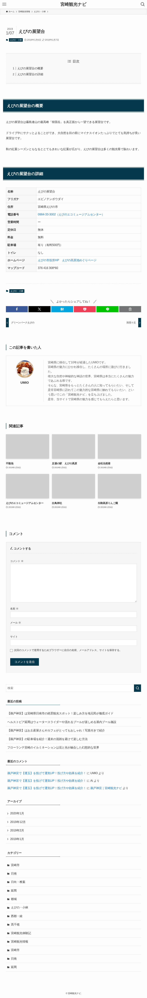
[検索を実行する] (137, 688)
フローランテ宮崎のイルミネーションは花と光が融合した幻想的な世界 (53, 747)
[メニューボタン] (4, 4)
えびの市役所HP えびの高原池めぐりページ (67, 260)
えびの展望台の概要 (30, 68)
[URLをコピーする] (130, 309)
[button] (17, 309)
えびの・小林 (16, 40)
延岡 (14, 890)
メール (15, 622)
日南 (14, 873)
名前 (14, 608)
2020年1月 (17, 813)
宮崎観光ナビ (73, 4)
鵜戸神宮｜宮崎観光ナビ (106, 788)
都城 (14, 899)
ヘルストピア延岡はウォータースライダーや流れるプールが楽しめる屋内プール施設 (61, 722)
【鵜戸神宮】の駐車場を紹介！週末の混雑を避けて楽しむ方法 (47, 739)
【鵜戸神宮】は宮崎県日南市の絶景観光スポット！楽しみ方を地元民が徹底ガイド (60, 713)
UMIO (24, 382)
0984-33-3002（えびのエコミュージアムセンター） (71, 214)
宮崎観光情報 (19, 941)
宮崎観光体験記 (21, 933)
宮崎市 (15, 865)
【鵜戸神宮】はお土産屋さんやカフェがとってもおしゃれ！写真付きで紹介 (56, 730)
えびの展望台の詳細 (30, 74)
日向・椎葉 (18, 881)
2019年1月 (17, 839)
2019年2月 (17, 830)
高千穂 (15, 924)
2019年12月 (18, 821)
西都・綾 (16, 916)
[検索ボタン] (142, 4)
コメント (16, 561)
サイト (14, 636)
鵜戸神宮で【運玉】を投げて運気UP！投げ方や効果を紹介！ (46, 773)
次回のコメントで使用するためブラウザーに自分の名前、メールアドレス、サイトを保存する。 (68, 650)
